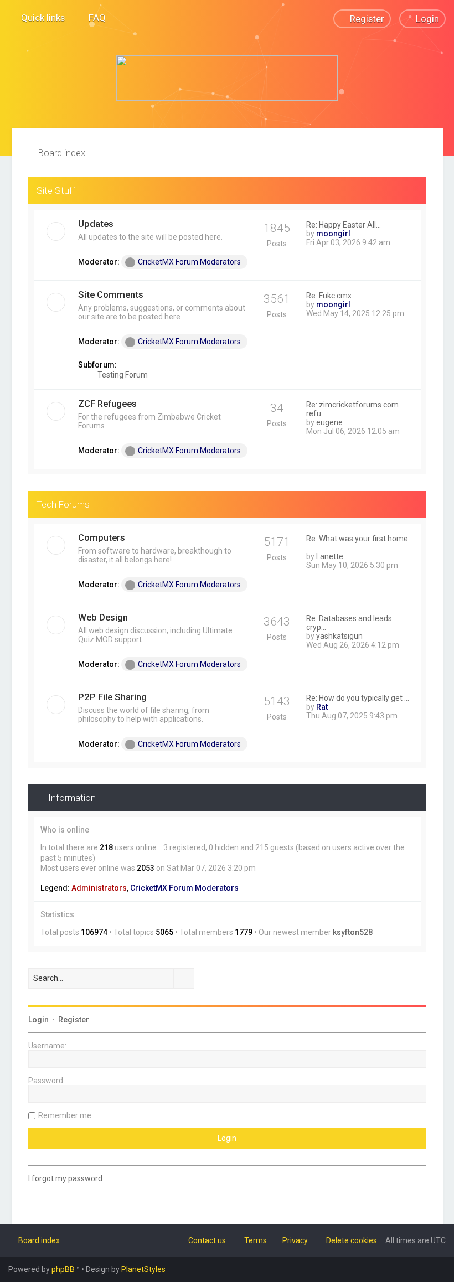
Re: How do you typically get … (357, 698)
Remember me (64, 1115)
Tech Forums (63, 504)
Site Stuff (56, 190)
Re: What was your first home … (357, 543)
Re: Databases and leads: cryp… (350, 623)
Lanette (329, 556)
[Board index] (227, 78)
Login (38, 1019)
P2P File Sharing (112, 696)
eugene (329, 422)
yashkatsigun (339, 636)
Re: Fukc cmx (329, 295)
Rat (322, 706)
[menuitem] (92, 17)
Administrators (99, 887)
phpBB (63, 1269)
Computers (101, 537)
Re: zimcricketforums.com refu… (352, 409)
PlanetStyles (143, 1269)
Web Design (103, 617)
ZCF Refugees (107, 403)
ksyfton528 (353, 932)
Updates (96, 223)
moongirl (333, 233)
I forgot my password (65, 1178)
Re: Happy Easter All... (343, 224)
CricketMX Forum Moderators (189, 261)
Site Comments (110, 294)
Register (73, 1019)
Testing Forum (122, 374)
